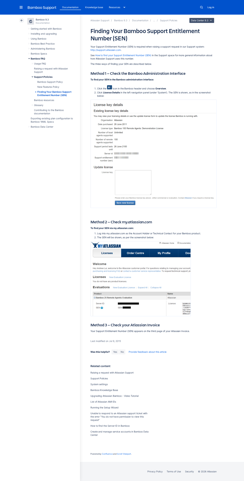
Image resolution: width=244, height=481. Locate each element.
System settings (99, 384)
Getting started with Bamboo (46, 28)
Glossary (38, 105)
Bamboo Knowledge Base (104, 390)
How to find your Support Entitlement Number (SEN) (123, 55)
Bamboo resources (44, 100)
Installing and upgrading (44, 33)
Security (189, 471)
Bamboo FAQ (38, 58)
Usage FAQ (40, 63)
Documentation (70, 7)
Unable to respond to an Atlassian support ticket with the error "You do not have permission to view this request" (118, 416)
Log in (210, 7)
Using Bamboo (38, 38)
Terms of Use (174, 471)
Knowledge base (94, 7)
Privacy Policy (155, 471)
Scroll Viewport (124, 454)
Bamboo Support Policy (50, 81)
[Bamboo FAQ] (154, 20)
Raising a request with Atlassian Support (112, 372)
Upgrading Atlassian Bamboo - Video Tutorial (114, 395)
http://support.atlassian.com (105, 50)
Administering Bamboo (43, 48)
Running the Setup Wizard (104, 407)
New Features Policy (48, 86)
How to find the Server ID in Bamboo (110, 425)
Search (201, 7)
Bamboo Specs (39, 53)
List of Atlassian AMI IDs (103, 401)
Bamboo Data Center (42, 126)
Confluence (107, 454)
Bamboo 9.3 (42, 19)
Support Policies (43, 76)
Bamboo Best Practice (43, 43)
